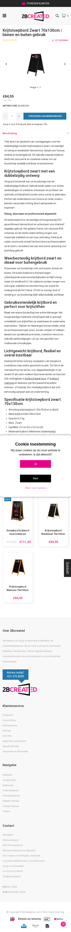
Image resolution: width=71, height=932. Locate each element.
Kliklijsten (7, 775)
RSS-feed (48, 912)
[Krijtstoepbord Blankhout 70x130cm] (53, 511)
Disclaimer (8, 715)
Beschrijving (10, 133)
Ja (35, 463)
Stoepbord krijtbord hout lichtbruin (17, 532)
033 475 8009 (15, 676)
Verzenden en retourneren (15, 751)
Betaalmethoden (11, 746)
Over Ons (7, 736)
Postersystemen (11, 790)
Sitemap (7, 730)
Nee (35, 478)
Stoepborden (9, 780)
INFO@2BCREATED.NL (38, 3)
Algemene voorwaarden (14, 741)
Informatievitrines (11, 795)
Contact (6, 811)
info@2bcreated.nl (12, 876)
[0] (64, 15)
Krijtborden (8, 785)
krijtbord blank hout (35, 378)
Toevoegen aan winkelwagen (45, 116)
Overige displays (11, 806)
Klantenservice (10, 725)
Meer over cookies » (36, 487)
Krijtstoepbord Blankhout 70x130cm (53, 532)
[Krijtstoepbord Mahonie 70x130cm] (18, 567)
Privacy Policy (9, 720)
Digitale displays (11, 801)
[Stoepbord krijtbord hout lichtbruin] (18, 511)
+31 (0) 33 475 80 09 (12, 871)
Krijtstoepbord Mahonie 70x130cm (18, 588)
